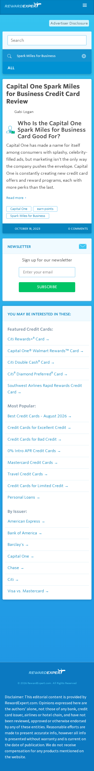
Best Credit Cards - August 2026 (37, 416)
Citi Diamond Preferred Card (35, 374)
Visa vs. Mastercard (26, 591)
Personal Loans (21, 497)
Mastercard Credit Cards (30, 462)
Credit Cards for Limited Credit (35, 486)
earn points (45, 209)
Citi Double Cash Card (29, 362)
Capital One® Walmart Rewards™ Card (43, 351)
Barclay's (16, 544)
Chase (13, 568)
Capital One (18, 209)
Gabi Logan (24, 112)
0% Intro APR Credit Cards (32, 451)
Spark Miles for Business (27, 216)
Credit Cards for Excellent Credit (37, 427)
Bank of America (22, 533)
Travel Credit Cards (25, 474)
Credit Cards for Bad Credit (32, 439)
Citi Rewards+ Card (26, 339)
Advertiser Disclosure (69, 23)
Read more (15, 198)
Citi (11, 579)
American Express (24, 521)
